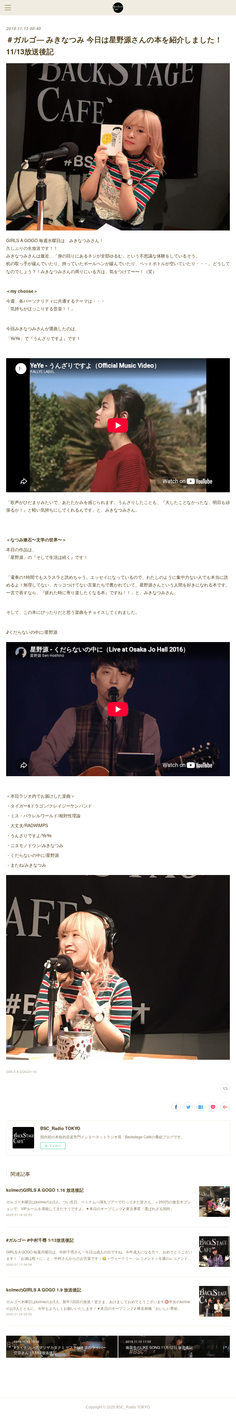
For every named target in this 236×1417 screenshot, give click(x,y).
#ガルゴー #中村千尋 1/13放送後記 (40, 1240)
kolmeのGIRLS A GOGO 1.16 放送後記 (45, 1190)
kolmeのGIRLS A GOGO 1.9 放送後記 (43, 1290)
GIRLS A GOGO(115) (21, 1072)
